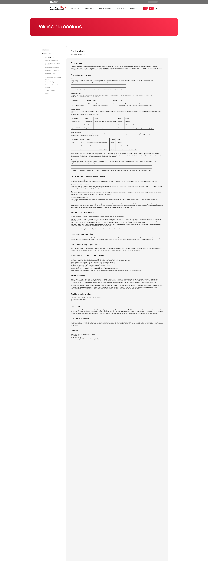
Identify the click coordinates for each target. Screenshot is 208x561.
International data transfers (52, 67)
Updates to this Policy (50, 90)
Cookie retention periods (51, 84)
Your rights (47, 87)
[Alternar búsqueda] (156, 8)
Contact (47, 93)
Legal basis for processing (51, 70)
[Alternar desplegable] (80, 8)
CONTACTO (153, 2)
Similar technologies (50, 82)
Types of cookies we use (51, 60)
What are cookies (49, 57)
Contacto (133, 8)
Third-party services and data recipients (52, 63)
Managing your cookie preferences (50, 73)
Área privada (121, 8)
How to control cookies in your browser (53, 78)
